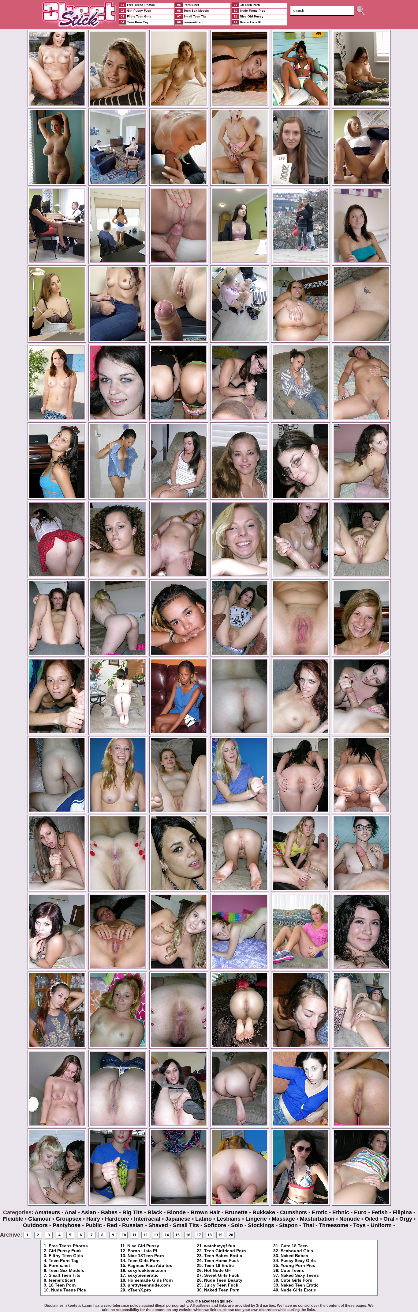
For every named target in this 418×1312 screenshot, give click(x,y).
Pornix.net (59, 1265)
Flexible (13, 1219)
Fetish (379, 1212)
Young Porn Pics (298, 1265)
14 (167, 1235)
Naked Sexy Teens (300, 1275)
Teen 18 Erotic (219, 1265)
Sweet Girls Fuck (221, 1275)
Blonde (176, 1212)
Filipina (402, 1212)
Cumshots (293, 1212)
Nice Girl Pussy (143, 1245)
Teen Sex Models (66, 1270)
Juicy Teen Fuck (221, 1285)
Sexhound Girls (297, 1250)
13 (156, 1235)
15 (177, 1235)
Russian (133, 1225)
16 (188, 1235)
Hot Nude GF (217, 1270)
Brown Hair (205, 1212)
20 (231, 1235)
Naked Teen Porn (222, 1289)
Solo (237, 1225)
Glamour (39, 1219)
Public (93, 1225)
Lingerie (256, 1219)
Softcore (215, 1225)
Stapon (288, 1225)
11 (134, 1235)
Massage (283, 1219)
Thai (308, 1225)
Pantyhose (66, 1225)
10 (124, 1235)
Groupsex (68, 1219)
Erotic (319, 1212)
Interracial (147, 1219)
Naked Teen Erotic (300, 1285)
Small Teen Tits (64, 1275)
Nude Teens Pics (68, 1289)
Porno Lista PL (143, 1250)
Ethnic (340, 1212)
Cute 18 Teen (294, 1245)
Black (154, 1212)
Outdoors (35, 1225)
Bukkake (263, 1212)
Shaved (158, 1225)
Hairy (93, 1219)
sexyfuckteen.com (147, 1270)
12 (145, 1235)
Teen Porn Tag (64, 1260)
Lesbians (229, 1219)
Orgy (405, 1219)
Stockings (261, 1225)
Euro (360, 1212)
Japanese (177, 1219)
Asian (88, 1212)
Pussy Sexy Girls (298, 1260)
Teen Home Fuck (221, 1260)
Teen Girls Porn (144, 1260)
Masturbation (317, 1219)
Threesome (333, 1225)
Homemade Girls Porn (150, 1280)
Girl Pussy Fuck (65, 1250)
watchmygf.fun (219, 1245)
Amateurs (47, 1212)
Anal (71, 1212)
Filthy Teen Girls (66, 1255)
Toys (359, 1225)
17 (199, 1235)
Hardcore (117, 1219)
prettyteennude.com (149, 1285)
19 (220, 1235)
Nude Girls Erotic (298, 1289)
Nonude (349, 1219)
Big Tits (132, 1212)
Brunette (236, 1212)
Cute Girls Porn (296, 1280)
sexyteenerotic (143, 1275)
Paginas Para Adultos (150, 1265)
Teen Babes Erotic (223, 1255)
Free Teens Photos (68, 1245)
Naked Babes (294, 1255)
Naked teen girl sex (216, 1301)
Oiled (372, 1219)
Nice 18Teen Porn (146, 1255)
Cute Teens (292, 1270)
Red (112, 1225)
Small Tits (186, 1225)
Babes (109, 1212)
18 (209, 1235)
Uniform (381, 1225)
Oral (388, 1219)
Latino (203, 1219)
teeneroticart (62, 1280)
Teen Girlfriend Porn (225, 1250)
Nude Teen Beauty (223, 1280)
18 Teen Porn (62, 1285)
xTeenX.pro (139, 1289)
